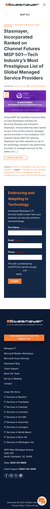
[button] (44, 4)
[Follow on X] (16, 476)
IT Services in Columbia (16, 412)
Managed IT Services (24, 25)
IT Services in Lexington (16, 427)
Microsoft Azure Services (16, 358)
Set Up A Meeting (13, 378)
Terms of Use (32, 505)
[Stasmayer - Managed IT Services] (22, 4)
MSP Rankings (40, 175)
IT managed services (28, 170)
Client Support (11, 368)
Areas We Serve (12, 392)
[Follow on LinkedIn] (21, 476)
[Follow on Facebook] (6, 476)
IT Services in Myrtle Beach (17, 432)
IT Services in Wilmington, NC (19, 442)
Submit (15, 281)
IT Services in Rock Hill (15, 437)
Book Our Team (12, 373)
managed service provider (14, 175)
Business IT (9, 25)
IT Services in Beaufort (15, 397)
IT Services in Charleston (16, 402)
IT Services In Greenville (16, 422)
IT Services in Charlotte (15, 407)
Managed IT (10, 348)
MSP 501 (29, 175)
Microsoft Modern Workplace (19, 353)
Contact (8, 383)
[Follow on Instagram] (11, 476)
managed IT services (31, 172)
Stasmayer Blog (12, 363)
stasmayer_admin (37, 86)
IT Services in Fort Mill (15, 417)
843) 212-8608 (18, 462)
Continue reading (15, 158)
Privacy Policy (15, 270)
